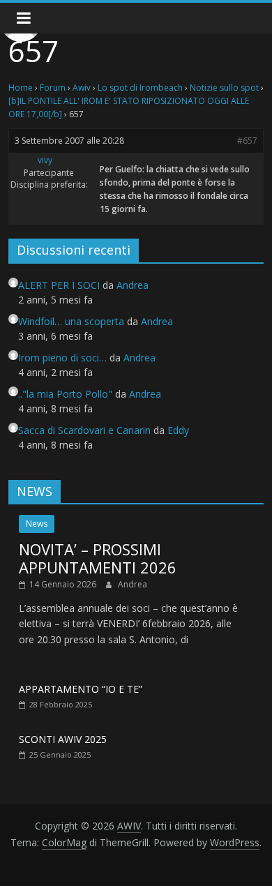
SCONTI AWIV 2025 (63, 739)
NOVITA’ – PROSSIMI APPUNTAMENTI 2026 (97, 558)
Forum (53, 87)
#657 (247, 141)
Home (20, 87)
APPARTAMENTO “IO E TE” (80, 689)
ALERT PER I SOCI (59, 285)
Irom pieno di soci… (62, 357)
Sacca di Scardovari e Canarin (84, 430)
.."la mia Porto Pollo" (65, 393)
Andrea (132, 584)
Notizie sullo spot (224, 87)
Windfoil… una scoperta (71, 321)
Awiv (82, 87)
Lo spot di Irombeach (140, 87)
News (36, 524)
